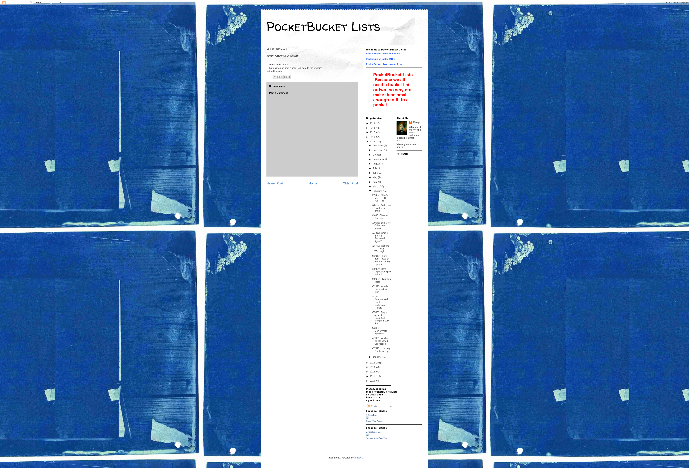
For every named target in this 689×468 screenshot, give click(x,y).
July (375, 168)
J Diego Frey (371, 415)
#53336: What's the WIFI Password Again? (380, 237)
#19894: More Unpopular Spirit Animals (381, 272)
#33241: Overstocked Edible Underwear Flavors (380, 302)
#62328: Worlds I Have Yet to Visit (380, 289)
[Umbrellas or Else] (367, 435)
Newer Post (274, 183)
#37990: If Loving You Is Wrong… (381, 350)
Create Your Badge (374, 421)
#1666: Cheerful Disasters (380, 217)
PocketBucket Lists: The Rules (383, 53)
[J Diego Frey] (367, 418)
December (378, 145)
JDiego (416, 122)
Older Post (350, 183)
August (377, 163)
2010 (373, 380)
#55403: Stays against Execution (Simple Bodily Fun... (381, 318)
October (377, 154)
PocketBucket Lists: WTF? (380, 59)
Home (313, 183)
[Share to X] (282, 77)
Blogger (358, 457)
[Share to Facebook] (285, 77)
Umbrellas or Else (373, 432)
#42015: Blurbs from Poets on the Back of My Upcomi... (381, 260)
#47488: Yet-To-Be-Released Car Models (380, 341)
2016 (373, 137)
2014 (373, 362)
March (376, 186)
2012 (373, 371)
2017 (373, 132)
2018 (373, 128)
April (375, 182)
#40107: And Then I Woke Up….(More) (381, 208)
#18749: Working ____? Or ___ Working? (380, 248)
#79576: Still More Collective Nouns (381, 225)
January (377, 357)
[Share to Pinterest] (288, 77)
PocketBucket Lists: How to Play (384, 64)
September (379, 159)
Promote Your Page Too (376, 438)
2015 (373, 141)
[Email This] (275, 77)
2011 (373, 376)
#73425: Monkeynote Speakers (379, 331)
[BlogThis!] (278, 77)
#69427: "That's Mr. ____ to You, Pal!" (380, 198)
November (378, 150)
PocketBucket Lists (323, 26)
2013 (373, 367)
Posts (373, 406)
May (375, 177)
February (378, 191)
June (375, 173)
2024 (373, 123)
